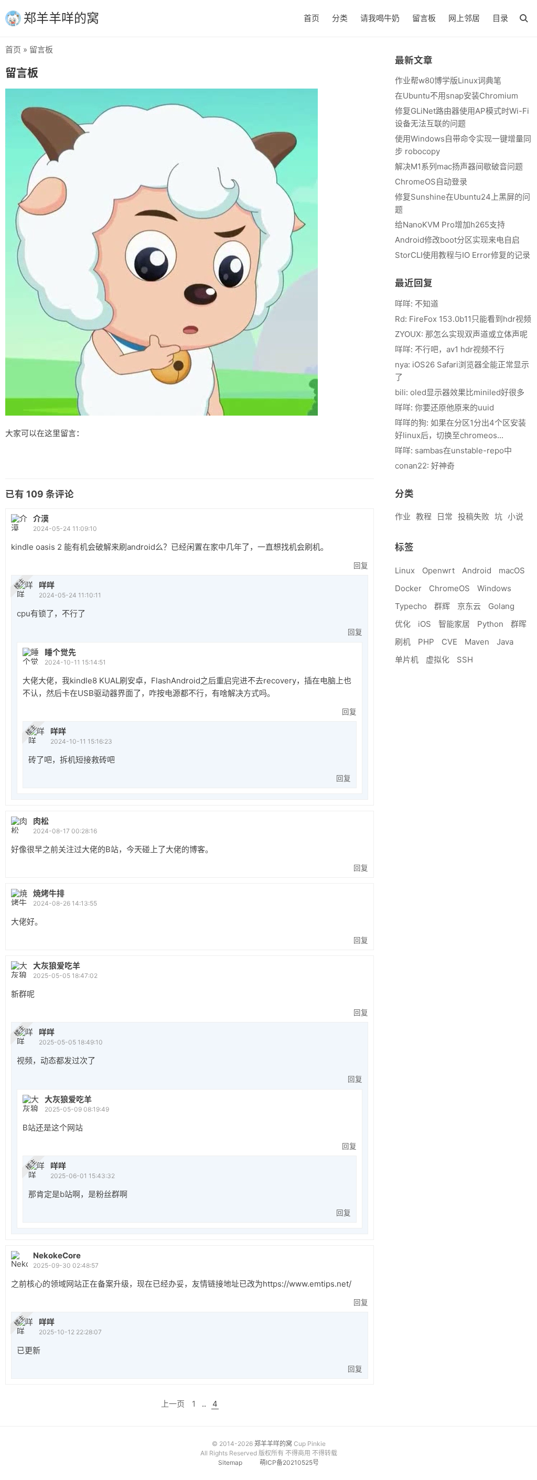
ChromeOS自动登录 (431, 182)
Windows (494, 588)
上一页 (173, 1404)
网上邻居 (464, 18)
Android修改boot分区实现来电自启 (457, 240)
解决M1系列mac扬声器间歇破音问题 (459, 166)
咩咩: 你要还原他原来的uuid (444, 407)
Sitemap (230, 1462)
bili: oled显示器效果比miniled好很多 (459, 392)
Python (490, 624)
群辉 (442, 606)
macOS (512, 570)
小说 (515, 516)
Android (476, 570)
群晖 (519, 624)
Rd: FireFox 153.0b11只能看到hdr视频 (463, 319)
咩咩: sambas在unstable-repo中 (453, 450)
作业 (403, 516)
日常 (445, 516)
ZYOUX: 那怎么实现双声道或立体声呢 (461, 334)
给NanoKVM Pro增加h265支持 (450, 225)
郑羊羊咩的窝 (61, 18)
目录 (500, 18)
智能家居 (454, 624)
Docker (408, 588)
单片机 (406, 660)
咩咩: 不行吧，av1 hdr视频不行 (449, 349)
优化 (403, 624)
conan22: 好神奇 (425, 466)
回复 (360, 565)
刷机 (403, 642)
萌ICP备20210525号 (289, 1462)
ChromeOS (449, 588)
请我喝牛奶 (380, 18)
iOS (424, 624)
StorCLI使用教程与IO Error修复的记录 (462, 255)
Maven (477, 642)
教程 (424, 516)
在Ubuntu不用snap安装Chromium (456, 96)
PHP (426, 642)
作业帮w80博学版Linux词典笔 (448, 80)
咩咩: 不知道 (416, 304)
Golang (501, 606)
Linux (405, 570)
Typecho (411, 606)
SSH (465, 660)
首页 (311, 18)
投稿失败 (473, 516)
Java (505, 642)
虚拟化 (437, 660)
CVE (449, 642)
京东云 (469, 606)
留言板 (424, 18)
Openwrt (438, 570)
